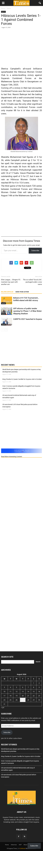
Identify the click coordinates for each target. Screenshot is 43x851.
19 (16, 696)
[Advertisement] (21, 47)
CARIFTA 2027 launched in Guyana (27, 319)
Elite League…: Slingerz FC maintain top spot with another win (10, 282)
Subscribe (35, 250)
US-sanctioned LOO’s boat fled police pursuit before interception (19, 406)
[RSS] (24, 836)
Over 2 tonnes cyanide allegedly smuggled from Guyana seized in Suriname (21, 387)
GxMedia (22, 848)
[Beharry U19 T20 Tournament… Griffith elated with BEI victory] (6, 300)
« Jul (2, 707)
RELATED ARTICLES (7, 292)
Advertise (14, 845)
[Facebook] (18, 836)
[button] (40, 3)
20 (23, 696)
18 (10, 696)
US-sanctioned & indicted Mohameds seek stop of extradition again (19, 396)
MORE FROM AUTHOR (22, 292)
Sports (3, 12)
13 (23, 691)
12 (16, 691)
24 (4, 700)
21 (28, 696)
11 (10, 691)
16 (39, 691)
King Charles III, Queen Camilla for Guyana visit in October (22, 379)
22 (34, 696)
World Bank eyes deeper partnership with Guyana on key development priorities (21, 371)
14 (28, 691)
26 (16, 700)
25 (10, 700)
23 (39, 696)
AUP (20, 845)
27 (23, 700)
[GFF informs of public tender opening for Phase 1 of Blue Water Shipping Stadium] (6, 311)
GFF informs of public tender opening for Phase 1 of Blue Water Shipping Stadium (27, 311)
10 (4, 691)
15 (34, 691)
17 (4, 696)
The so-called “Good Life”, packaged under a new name (32, 282)
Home (7, 845)
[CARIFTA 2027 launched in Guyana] (6, 322)
